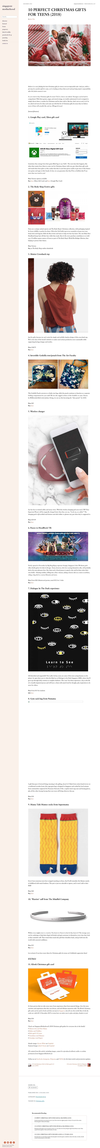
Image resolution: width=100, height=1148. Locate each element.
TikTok (61, 1059)
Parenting (4, 37)
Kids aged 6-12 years (35, 1033)
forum (4, 26)
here (32, 181)
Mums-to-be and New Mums (38, 1029)
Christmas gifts (40, 1101)
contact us (5, 43)
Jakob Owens (42, 1046)
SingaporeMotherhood (8, 8)
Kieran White (41, 1043)
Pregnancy (5, 29)
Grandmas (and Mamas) (36, 1036)
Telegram (53, 1059)
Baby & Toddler (6, 32)
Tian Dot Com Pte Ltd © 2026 (8, 1145)
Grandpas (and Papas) (36, 1038)
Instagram (46, 1059)
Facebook (39, 1059)
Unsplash (50, 1043)
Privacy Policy (9, 1146)
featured (4, 23)
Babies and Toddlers (35, 1031)
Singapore (62, 1011)
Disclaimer (4, 1146)
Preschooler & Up (7, 35)
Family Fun (5, 40)
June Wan (32, 19)
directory (4, 21)
